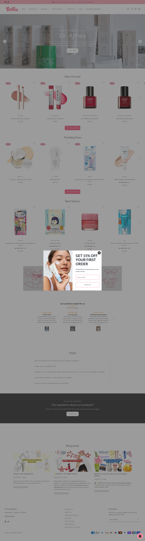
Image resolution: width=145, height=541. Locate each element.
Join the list (87, 285)
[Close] (99, 252)
